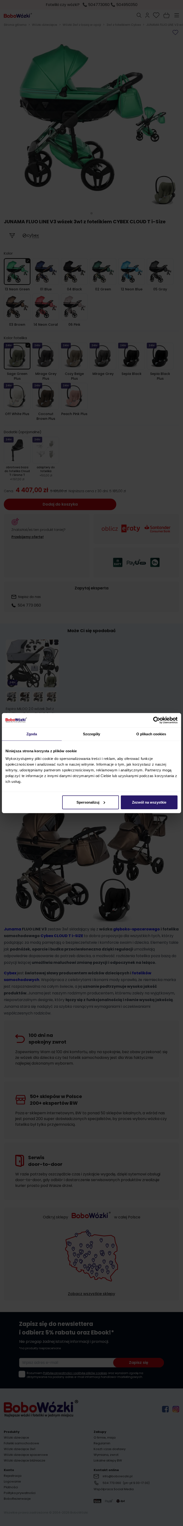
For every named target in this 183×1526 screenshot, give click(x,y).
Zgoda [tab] (31, 734)
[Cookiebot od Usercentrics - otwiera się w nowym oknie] (157, 720)
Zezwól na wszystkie (149, 802)
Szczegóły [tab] (91, 734)
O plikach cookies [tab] (151, 734)
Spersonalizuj (87, 802)
